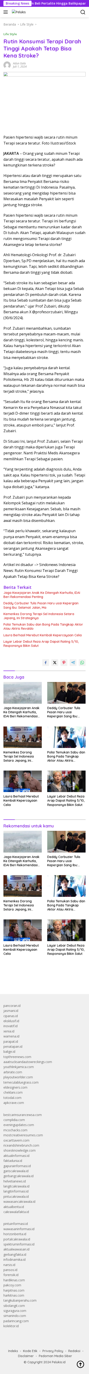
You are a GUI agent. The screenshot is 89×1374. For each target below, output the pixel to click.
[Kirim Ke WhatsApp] (82, 662)
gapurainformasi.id (17, 1166)
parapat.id (10, 1041)
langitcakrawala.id (16, 1186)
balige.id (9, 1051)
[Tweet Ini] (54, 662)
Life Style (10, 34)
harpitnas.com (13, 1290)
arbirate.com (12, 1072)
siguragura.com (14, 1310)
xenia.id (8, 1031)
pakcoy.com (12, 1285)
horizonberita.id (14, 1234)
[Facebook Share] (45, 662)
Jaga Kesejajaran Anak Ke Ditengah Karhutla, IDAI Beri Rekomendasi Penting (41, 595)
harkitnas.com (13, 1295)
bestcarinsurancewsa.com (22, 1115)
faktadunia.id (12, 1160)
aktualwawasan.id (16, 1249)
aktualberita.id (13, 1207)
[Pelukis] (18, 12)
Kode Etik (30, 1351)
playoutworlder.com (18, 1077)
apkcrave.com (13, 1102)
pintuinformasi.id (15, 1223)
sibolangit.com (14, 1305)
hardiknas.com (14, 1280)
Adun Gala (19, 63)
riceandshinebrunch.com (21, 1145)
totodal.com (12, 1097)
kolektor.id (11, 1326)
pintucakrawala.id (16, 1196)
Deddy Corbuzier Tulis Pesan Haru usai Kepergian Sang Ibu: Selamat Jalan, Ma (41, 605)
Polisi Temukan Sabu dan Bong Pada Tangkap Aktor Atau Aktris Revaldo (43, 626)
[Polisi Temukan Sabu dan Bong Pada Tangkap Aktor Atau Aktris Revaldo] (66, 737)
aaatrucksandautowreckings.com (27, 1062)
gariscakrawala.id (16, 1171)
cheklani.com (13, 1092)
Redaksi (74, 1351)
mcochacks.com (15, 1130)
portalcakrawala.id (16, 1239)
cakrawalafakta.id (16, 1212)
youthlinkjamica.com (18, 1067)
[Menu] (6, 12)
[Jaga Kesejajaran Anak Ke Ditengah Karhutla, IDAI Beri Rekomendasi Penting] (22, 693)
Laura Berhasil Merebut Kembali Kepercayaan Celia (42, 635)
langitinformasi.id (16, 1191)
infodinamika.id (14, 1259)
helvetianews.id (14, 1181)
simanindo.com (14, 1315)
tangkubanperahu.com (20, 1300)
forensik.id (10, 1275)
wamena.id (11, 1036)
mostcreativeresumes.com (23, 1135)
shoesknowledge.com (19, 1150)
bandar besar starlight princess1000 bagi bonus (38, 980)
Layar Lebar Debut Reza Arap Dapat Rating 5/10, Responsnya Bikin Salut (41, 644)
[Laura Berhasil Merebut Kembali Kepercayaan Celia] (22, 781)
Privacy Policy (52, 1351)
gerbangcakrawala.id (18, 1176)
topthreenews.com (17, 1057)
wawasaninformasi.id (18, 1229)
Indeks (13, 1351)
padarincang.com (16, 1321)
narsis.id (9, 1265)
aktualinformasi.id (16, 1155)
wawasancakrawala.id (19, 1201)
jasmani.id (10, 1010)
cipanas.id (10, 1016)
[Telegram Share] (73, 662)
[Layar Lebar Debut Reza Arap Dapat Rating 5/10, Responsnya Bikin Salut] (66, 781)
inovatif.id (10, 1026)
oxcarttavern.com (16, 1140)
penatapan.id (12, 1046)
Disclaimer (26, 1356)
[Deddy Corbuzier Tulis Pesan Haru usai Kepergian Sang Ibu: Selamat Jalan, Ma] (66, 692)
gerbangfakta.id (14, 1254)
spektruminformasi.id (18, 1244)
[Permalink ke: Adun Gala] (7, 65)
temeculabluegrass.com (21, 1082)
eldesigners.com (15, 1087)
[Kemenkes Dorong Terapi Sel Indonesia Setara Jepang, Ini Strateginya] (22, 737)
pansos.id (10, 1270)
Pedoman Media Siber (55, 1356)
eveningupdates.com (18, 1125)
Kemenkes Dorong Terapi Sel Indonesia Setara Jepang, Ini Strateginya (38, 616)
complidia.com (14, 1120)
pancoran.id (12, 1005)
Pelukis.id (58, 1362)
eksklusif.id (11, 1021)
